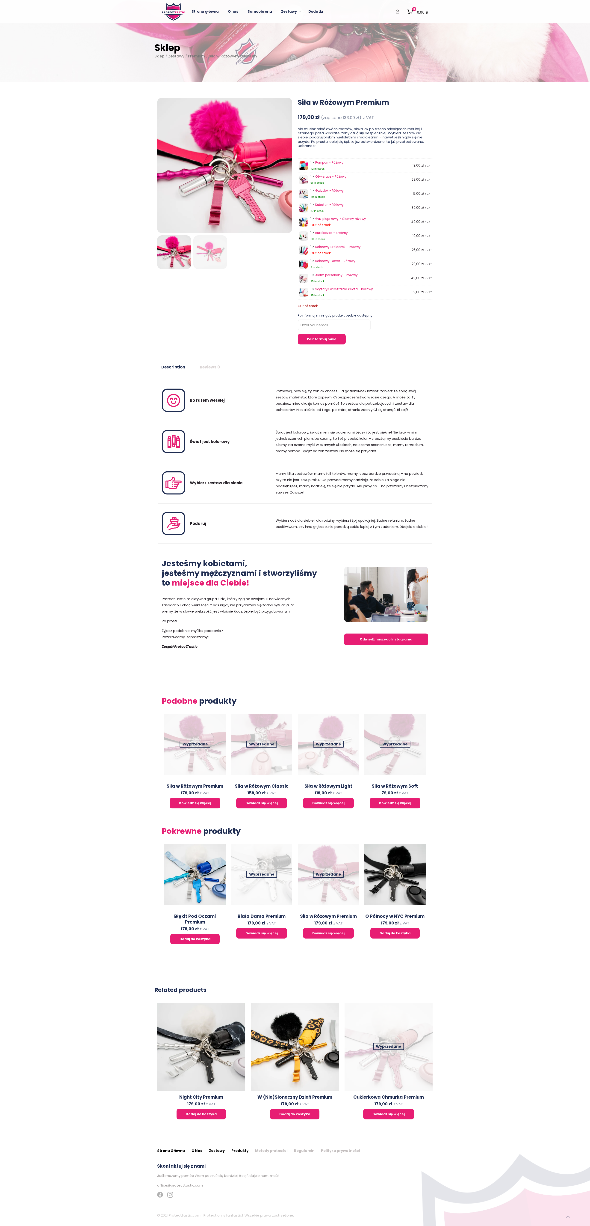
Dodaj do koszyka (195, 939)
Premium (196, 56)
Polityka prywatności (340, 1150)
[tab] (173, 367)
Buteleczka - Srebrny (331, 233)
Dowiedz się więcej (195, 803)
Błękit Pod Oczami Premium (195, 919)
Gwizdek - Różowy (329, 190)
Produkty (239, 1150)
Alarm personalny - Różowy (336, 275)
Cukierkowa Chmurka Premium (388, 1097)
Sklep (159, 56)
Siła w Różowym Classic (262, 786)
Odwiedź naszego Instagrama (386, 639)
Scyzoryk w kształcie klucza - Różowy (344, 289)
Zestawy (176, 56)
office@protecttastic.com (180, 1185)
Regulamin (304, 1150)
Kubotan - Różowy (329, 205)
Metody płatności (271, 1150)
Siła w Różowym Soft (395, 786)
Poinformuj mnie (321, 339)
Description (173, 367)
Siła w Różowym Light (328, 786)
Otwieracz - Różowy (330, 176)
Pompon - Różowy (329, 162)
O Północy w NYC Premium (395, 916)
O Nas (197, 1150)
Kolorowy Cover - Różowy (335, 261)
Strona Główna (171, 1150)
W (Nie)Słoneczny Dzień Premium (294, 1097)
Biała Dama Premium (262, 916)
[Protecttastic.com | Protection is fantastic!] (173, 11)
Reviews (210, 367)
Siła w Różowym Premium (195, 786)
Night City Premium (201, 1097)
